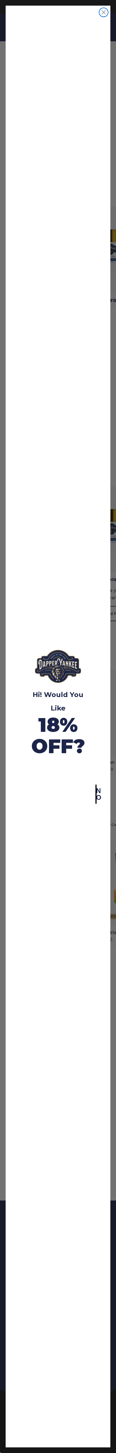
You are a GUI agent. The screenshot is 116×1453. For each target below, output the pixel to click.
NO (96, 794)
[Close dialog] (103, 12)
